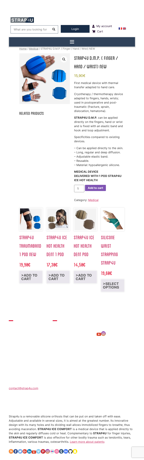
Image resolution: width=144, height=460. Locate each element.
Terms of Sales (118, 404)
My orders (46, 404)
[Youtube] (99, 335)
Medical (33, 48)
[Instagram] (103, 335)
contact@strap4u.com (23, 388)
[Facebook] (15, 452)
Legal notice (93, 404)
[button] (64, 59)
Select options (111, 285)
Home (23, 48)
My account (24, 404)
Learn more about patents (87, 441)
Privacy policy (69, 404)
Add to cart (95, 188)
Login (75, 29)
